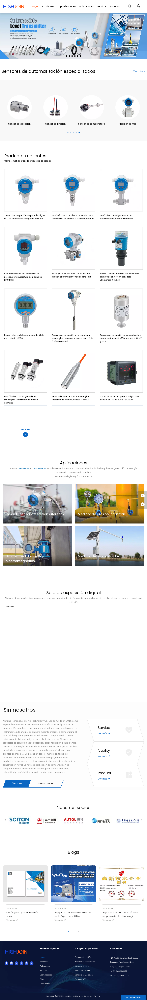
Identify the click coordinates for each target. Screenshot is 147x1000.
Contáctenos (45, 984)
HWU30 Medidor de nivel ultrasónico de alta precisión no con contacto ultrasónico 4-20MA (119, 276)
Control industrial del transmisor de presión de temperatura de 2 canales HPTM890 (23, 277)
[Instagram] (26, 963)
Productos (48, 6)
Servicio (101, 6)
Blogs (42, 979)
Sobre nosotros (46, 975)
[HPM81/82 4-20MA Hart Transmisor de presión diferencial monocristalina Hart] (73, 248)
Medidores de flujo (82, 970)
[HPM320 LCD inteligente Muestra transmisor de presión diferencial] (121, 190)
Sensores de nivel (82, 966)
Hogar (35, 6)
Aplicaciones (86, 6)
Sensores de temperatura (85, 962)
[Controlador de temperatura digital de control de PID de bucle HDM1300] (121, 371)
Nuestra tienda (45, 783)
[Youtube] (21, 963)
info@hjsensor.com (121, 975)
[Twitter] (16, 963)
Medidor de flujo (128, 124)
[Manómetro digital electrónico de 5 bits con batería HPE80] (25, 310)
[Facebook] (6, 963)
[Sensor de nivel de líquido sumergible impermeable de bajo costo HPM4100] (73, 371)
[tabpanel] (19, 110)
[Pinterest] (31, 963)
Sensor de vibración (19, 124)
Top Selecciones (66, 6)
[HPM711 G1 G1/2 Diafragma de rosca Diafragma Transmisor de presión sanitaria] (25, 371)
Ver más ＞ (139, 71)
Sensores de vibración (84, 975)
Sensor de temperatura (91, 124)
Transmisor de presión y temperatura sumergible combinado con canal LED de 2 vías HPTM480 (72, 338)
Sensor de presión (55, 124)
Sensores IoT (80, 979)
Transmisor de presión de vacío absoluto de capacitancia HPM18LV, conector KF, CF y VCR (121, 338)
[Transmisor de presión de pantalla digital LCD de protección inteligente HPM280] (25, 190)
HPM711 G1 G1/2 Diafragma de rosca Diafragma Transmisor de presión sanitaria (21, 399)
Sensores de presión (83, 957)
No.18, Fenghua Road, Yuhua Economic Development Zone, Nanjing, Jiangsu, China (124, 962)
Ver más (17, 783)
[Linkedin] (11, 963)
